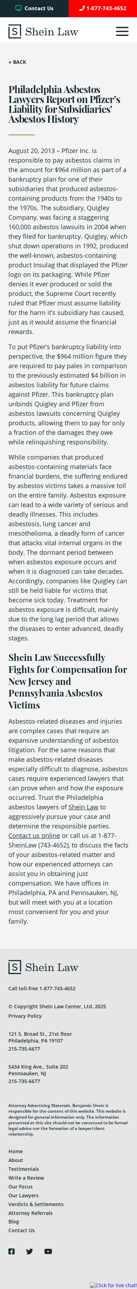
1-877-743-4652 (106, 8)
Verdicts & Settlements (36, 1204)
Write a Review (26, 1177)
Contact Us (38, 8)
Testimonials (23, 1169)
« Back (17, 62)
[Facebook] (11, 1251)
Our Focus (20, 1186)
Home (15, 1151)
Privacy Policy (25, 1016)
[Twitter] (29, 1251)
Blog (13, 1221)
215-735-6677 (24, 1048)
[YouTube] (48, 1251)
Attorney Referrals (30, 1213)
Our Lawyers (23, 1195)
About (15, 1160)
